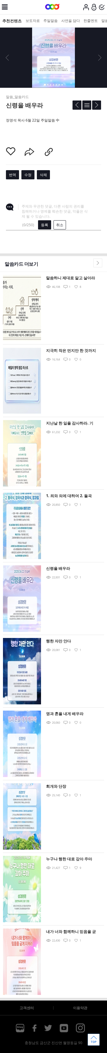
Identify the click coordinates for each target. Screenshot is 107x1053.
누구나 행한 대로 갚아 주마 (69, 858)
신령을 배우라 (58, 568)
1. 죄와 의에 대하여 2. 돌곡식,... (69, 496)
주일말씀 (50, 20)
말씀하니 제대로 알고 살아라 (70, 277)
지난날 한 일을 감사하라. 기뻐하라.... (69, 423)
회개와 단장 (56, 786)
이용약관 (80, 1007)
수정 (28, 174)
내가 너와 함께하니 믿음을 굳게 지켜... (71, 932)
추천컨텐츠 (12, 20)
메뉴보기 (5, 7)
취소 (59, 224)
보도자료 (33, 20)
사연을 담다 (70, 20)
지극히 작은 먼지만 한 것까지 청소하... (71, 351)
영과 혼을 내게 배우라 (65, 713)
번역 (12, 174)
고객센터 (27, 1007)
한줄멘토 (91, 20)
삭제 (43, 174)
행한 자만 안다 (58, 641)
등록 (44, 224)
